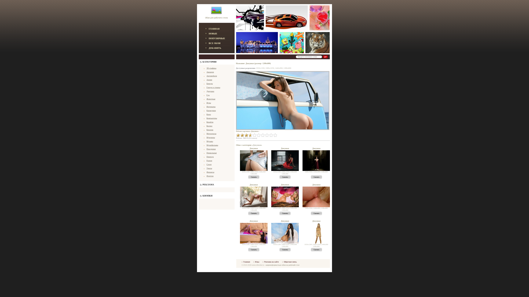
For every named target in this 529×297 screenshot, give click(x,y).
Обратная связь (290, 262)
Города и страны (213, 87)
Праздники (211, 149)
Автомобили (212, 76)
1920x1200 (260, 68)
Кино (209, 114)
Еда (208, 95)
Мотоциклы (211, 134)
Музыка (210, 141)
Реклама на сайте (271, 262)
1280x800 (287, 68)
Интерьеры (211, 107)
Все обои (214, 43)
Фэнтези (210, 176)
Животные (211, 99)
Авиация (210, 72)
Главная (214, 29)
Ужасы (209, 168)
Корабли (210, 122)
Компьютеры (212, 118)
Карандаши (211, 111)
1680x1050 (269, 68)
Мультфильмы (212, 145)
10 (275, 135)
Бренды (210, 84)
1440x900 (279, 68)
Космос (209, 126)
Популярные (217, 38)
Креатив (210, 130)
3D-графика (211, 68)
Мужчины (211, 138)
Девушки (210, 91)
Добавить (215, 48)
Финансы (210, 172)
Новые (213, 33)
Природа (210, 157)
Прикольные (212, 153)
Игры (209, 103)
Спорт (209, 164)
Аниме (209, 80)
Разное (209, 161)
